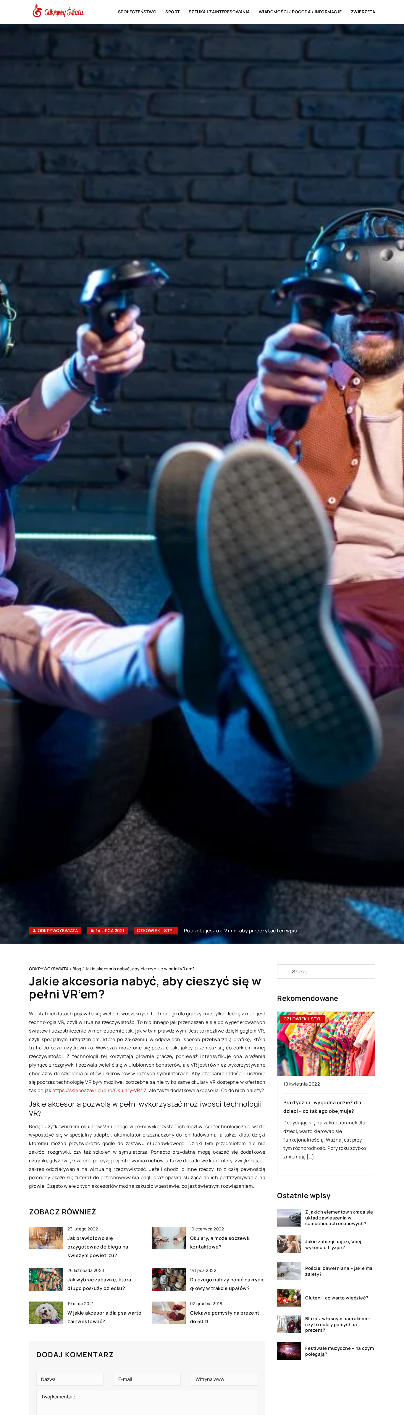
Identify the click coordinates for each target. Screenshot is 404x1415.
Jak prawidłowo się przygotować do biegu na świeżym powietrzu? (97, 1247)
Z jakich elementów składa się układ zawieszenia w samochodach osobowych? (339, 1218)
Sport (172, 12)
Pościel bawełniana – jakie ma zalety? (339, 1271)
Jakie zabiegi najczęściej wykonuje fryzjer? (333, 1244)
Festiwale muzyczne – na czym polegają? (339, 1351)
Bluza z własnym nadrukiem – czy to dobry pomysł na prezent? (338, 1324)
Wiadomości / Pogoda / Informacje (300, 12)
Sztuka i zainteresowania (219, 12)
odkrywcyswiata (58, 931)
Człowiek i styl (156, 930)
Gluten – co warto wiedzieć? (337, 1298)
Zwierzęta (363, 12)
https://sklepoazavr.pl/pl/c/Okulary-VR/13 (99, 1090)
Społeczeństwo (137, 12)
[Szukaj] (284, 971)
